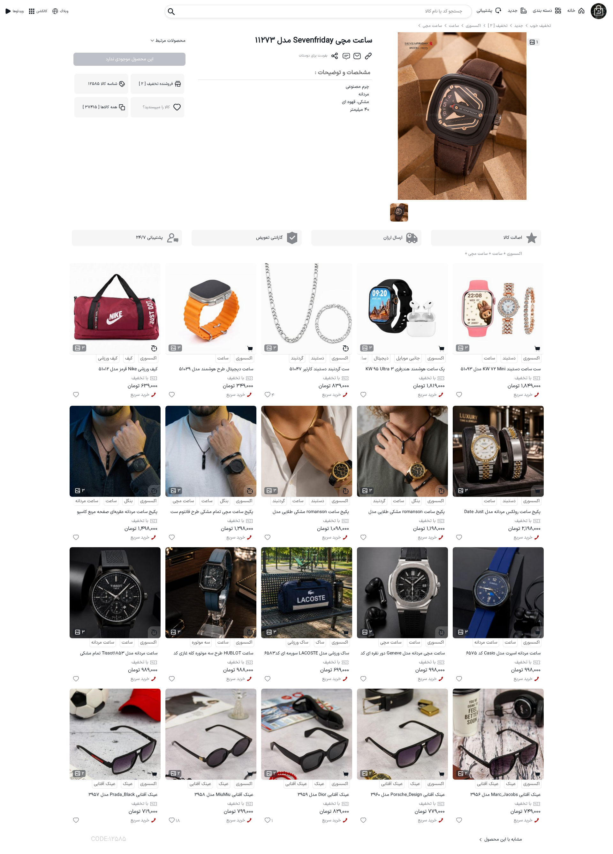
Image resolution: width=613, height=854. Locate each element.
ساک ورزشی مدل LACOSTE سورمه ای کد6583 (306, 653)
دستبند (509, 358)
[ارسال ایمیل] (357, 57)
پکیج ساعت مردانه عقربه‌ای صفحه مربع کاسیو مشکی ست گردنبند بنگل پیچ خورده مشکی (117, 513)
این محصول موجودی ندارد (129, 59)
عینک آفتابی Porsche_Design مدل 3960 (408, 794)
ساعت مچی (433, 26)
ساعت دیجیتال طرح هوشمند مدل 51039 (216, 369)
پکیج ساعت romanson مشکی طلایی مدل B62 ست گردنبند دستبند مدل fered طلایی (310, 513)
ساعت (454, 26)
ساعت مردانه (86, 501)
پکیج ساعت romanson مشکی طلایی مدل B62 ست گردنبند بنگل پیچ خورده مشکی (406, 513)
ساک (320, 642)
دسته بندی (542, 10)
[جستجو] (171, 10)
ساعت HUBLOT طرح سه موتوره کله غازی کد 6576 (213, 654)
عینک (511, 784)
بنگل (416, 501)
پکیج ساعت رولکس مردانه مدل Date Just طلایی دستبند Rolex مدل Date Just (502, 513)
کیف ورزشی (107, 358)
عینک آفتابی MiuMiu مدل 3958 (223, 794)
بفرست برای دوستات (313, 55)
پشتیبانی (484, 10)
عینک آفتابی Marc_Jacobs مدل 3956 (505, 794)
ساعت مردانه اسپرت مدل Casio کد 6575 (503, 653)
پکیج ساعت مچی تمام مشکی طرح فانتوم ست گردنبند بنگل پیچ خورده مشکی (211, 513)
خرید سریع (523, 394)
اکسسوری (473, 26)
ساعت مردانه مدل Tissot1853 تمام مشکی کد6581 (118, 654)
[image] (399, 212)
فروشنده (156, 84)
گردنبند (297, 358)
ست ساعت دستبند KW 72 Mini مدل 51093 (501, 369)
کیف (128, 358)
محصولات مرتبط (169, 40)
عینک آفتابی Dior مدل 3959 (323, 794)
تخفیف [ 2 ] (497, 26)
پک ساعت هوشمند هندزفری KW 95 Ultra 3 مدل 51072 (405, 370)
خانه (571, 10)
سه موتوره (201, 642)
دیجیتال (381, 358)
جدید (513, 10)
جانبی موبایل (408, 358)
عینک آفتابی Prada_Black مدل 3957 (122, 794)
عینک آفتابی (487, 784)
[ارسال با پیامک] (346, 57)
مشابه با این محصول (503, 839)
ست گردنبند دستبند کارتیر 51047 (319, 369)
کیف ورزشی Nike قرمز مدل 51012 (128, 369)
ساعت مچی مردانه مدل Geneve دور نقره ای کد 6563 (402, 654)
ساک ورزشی (298, 642)
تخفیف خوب (540, 26)
